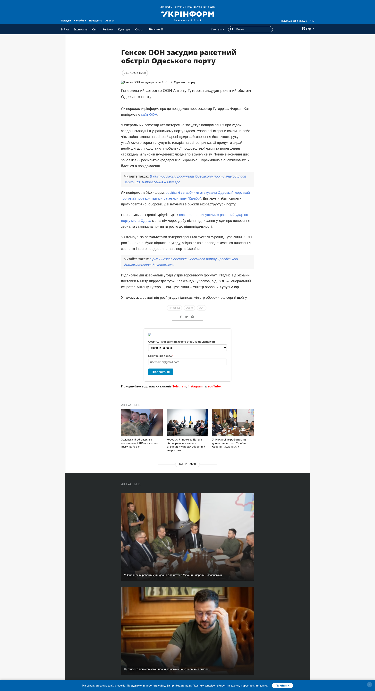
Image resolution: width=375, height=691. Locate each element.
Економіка (81, 29)
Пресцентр (95, 20)
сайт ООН (149, 114)
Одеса (189, 307)
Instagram (195, 386)
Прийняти (282, 685)
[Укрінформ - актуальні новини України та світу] (187, 14)
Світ (95, 29)
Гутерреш (174, 307)
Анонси (109, 20)
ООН (201, 307)
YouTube (214, 386)
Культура (124, 29)
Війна (65, 29)
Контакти (217, 29)
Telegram (179, 386)
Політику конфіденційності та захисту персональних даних (230, 685)
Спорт (139, 29)
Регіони (108, 29)
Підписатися (161, 371)
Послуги (66, 20)
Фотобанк (80, 20)
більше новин (187, 464)
